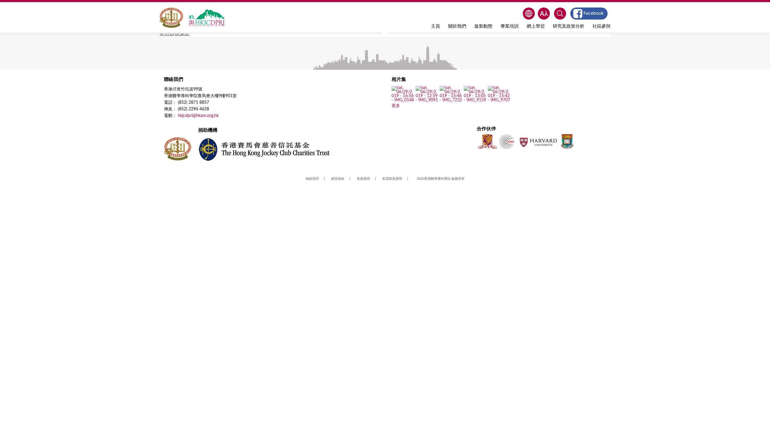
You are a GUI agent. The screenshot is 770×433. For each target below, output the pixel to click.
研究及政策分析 (568, 26)
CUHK (487, 141)
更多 (396, 106)
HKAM (171, 18)
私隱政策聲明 (392, 178)
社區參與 (602, 26)
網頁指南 (337, 178)
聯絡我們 (312, 178)
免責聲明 (363, 178)
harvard (538, 141)
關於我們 (457, 26)
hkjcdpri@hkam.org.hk (198, 116)
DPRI (206, 18)
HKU (567, 141)
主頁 (435, 26)
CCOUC (507, 141)
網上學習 (536, 26)
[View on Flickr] (403, 100)
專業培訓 (509, 26)
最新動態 (483, 26)
